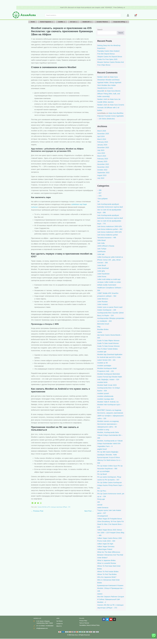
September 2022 (103, 172)
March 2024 (101, 139)
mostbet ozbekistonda (105, 396)
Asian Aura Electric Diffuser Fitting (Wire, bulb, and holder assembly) (109, 93)
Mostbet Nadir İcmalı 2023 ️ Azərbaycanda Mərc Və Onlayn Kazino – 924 (108, 388)
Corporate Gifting (119, 22)
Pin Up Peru (101, 491)
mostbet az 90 (102, 363)
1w (98, 201)
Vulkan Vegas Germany (105, 546)
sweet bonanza (102, 507)
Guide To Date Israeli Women (108, 343)
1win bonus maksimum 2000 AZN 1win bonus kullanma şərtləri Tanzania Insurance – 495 (109, 234)
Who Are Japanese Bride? (106, 577)
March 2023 (101, 156)
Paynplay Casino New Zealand (108, 51)
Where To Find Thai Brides (107, 574)
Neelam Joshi (102, 77)
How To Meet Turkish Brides (107, 349)
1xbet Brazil (101, 265)
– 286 (99, 190)
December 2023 (103, 147)
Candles (60, 22)
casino (99, 332)
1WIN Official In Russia (105, 246)
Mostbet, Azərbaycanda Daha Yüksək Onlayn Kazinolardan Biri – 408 (109, 435)
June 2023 (101, 153)
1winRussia (101, 251)
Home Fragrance (45, 22)
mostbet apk (101, 352)
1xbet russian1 (102, 304)
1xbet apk (100, 254)
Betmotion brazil (103, 324)
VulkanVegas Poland (104, 549)
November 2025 (103, 133)
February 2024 (102, 142)
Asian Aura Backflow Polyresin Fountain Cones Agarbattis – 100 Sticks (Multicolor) (110, 116)
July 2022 (100, 178)
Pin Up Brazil (102, 474)
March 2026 (101, 131)
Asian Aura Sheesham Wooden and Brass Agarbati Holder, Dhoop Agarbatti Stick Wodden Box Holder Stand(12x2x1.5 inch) (109, 82)
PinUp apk (101, 499)
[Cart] (145, 15)
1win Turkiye (101, 249)
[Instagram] (114, 619)
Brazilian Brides (103, 329)
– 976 (99, 196)
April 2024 (101, 136)
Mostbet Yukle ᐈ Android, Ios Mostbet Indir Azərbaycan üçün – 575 (109, 404)
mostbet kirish (102, 382)
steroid (99, 505)
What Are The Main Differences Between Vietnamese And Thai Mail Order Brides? (110, 555)
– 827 (99, 193)
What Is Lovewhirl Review (106, 563)
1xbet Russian (102, 301)
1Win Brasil (101, 240)
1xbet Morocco (102, 299)
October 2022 (102, 170)
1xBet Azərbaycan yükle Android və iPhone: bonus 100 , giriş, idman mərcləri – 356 (110, 260)
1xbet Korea (101, 276)
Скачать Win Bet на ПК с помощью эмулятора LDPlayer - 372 (54, 507)
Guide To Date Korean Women (108, 346)
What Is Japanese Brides (106, 560)
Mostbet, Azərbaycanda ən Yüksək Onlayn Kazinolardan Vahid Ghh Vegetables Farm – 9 (110, 443)
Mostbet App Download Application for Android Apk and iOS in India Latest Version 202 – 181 (109, 357)
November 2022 (103, 167)
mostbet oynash (103, 393)
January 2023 (102, 161)
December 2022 (103, 164)
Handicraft (86, 22)
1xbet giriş (101, 271)
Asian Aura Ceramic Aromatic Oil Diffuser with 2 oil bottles (110, 107)
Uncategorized (102, 516)
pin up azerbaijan (103, 471)
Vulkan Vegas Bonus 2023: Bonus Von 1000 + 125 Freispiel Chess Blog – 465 (110, 532)
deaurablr (100, 91)
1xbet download (103, 268)
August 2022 (101, 175)
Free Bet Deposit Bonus (106, 54)
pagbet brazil (102, 449)
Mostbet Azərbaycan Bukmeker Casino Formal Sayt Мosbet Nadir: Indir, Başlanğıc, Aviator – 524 (109, 376)
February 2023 (102, 159)
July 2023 (100, 150)
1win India (101, 243)
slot (98, 502)
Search (99, 29)
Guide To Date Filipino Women (108, 340)
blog (98, 327)
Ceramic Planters (102, 22)
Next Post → (89, 511)
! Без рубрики (102, 198)
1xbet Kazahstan (103, 274)
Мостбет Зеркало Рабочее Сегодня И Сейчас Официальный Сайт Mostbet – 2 (110, 599)
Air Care (72, 22)
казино (99, 594)
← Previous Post (37, 511)
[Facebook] (103, 619)
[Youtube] (110, 619)
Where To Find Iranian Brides (107, 571)
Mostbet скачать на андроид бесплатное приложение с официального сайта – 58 (108, 424)
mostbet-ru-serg (103, 430)
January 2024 (102, 145)
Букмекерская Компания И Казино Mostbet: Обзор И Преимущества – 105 (110, 588)
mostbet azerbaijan (104, 365)
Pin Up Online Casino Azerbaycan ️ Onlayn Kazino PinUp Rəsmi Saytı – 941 (110, 485)
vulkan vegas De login (105, 544)
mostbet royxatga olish (105, 399)
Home (33, 22)
